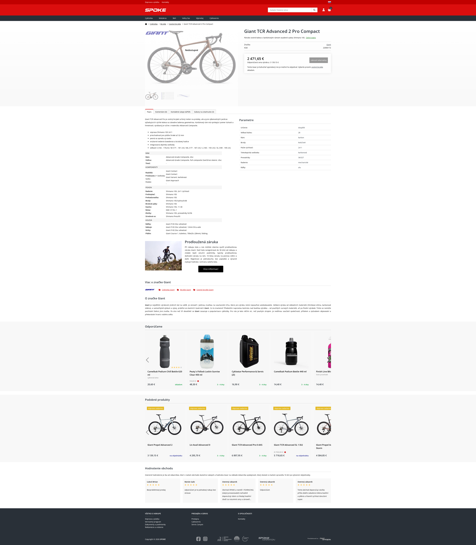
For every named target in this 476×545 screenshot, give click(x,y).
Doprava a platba (152, 2)
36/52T (301, 157)
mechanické (303, 162)
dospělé (301, 127)
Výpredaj (199, 18)
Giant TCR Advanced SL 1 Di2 (288, 444)
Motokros (163, 18)
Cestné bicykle (175, 24)
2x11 (300, 147)
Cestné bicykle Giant (205, 290)
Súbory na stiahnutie (204, 112)
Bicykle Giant (185, 290)
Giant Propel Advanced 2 (160, 444)
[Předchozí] (147, 360)
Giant (329, 44)
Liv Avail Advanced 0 (200, 444)
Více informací (210, 268)
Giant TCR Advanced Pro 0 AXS (247, 444)
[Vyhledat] (314, 10)
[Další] (328, 360)
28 (299, 132)
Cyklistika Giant (168, 290)
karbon (301, 137)
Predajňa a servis (200, 513)
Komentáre (161, 112)
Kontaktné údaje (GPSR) (180, 112)
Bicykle (163, 24)
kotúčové (302, 142)
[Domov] (146, 24)
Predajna (195, 519)
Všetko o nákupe (153, 513)
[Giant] (152, 289)
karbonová (302, 152)
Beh (174, 18)
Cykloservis (214, 18)
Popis (149, 112)
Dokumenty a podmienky (155, 524)
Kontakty (165, 2)
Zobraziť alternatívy (319, 60)
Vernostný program (153, 522)
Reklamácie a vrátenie (154, 527)
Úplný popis (311, 37)
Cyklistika (149, 18)
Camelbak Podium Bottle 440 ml (290, 371)
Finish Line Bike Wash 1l (328, 371)
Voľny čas (186, 18)
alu (299, 167)
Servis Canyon (197, 524)
